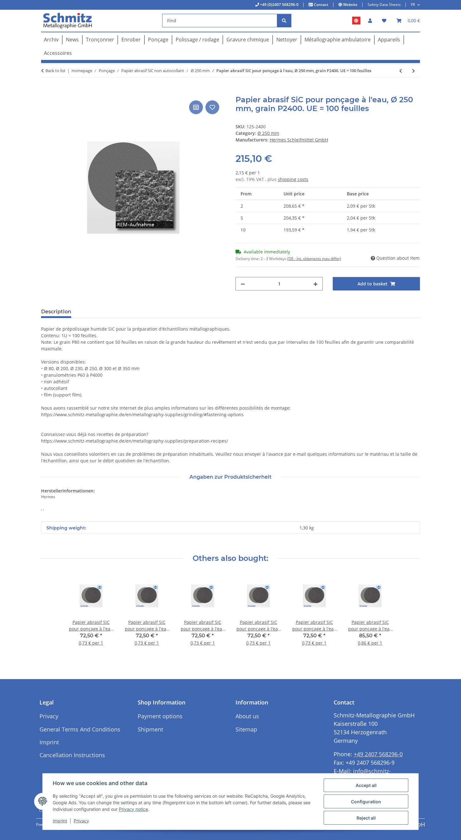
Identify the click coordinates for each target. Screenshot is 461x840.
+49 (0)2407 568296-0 (279, 4)
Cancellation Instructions (72, 755)
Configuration (366, 801)
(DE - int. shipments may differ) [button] (314, 258)
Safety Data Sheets (384, 4)
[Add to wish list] (212, 107)
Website (350, 4)
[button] (370, 20)
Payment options (160, 716)
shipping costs (293, 179)
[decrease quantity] (243, 283)
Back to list (55, 70)
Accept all (366, 785)
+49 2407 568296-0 (378, 754)
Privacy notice (133, 809)
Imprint (60, 820)
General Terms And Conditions (80, 729)
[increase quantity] (315, 283)
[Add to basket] (46, 91)
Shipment (150, 729)
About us (247, 716)
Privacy (81, 820)
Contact (320, 4)
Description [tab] (56, 312)
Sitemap (246, 729)
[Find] (284, 20)
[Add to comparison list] (196, 107)
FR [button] (413, 4)
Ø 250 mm (268, 133)
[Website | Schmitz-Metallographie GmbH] (356, 21)
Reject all (366, 818)
